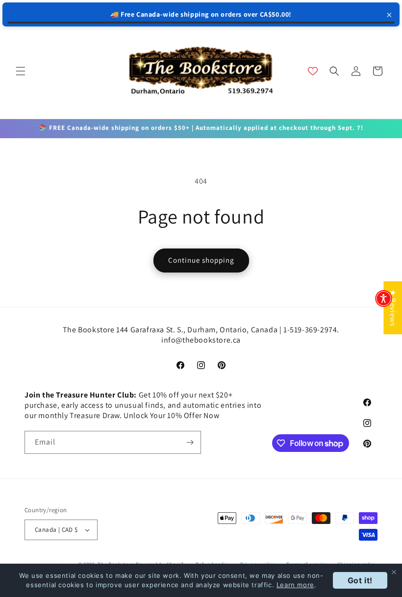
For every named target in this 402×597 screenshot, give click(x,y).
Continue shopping (201, 260)
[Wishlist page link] (313, 71)
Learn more (295, 585)
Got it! (360, 580)
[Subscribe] (190, 442)
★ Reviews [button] (393, 307)
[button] (20, 71)
